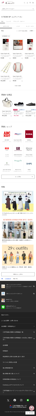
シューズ (8, 21)
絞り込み (31, 412)
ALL (2, 21)
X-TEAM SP (8, 278)
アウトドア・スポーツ (18, 21)
